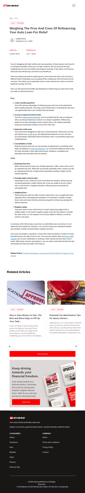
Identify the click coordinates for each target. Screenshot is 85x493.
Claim (12, 457)
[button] (10, 346)
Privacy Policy (47, 447)
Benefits (13, 452)
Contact (45, 452)
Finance (13, 462)
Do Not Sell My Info (35, 487)
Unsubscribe (63, 487)
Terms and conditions (51, 442)
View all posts (42, 354)
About (44, 437)
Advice (16, 18)
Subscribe (26, 402)
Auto (11, 447)
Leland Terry (21, 39)
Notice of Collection (50, 487)
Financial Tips (15, 467)
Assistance (14, 442)
